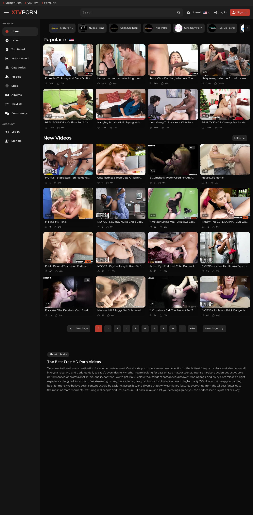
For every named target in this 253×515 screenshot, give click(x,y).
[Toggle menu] (6, 12)
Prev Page (82, 328)
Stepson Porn (14, 2)
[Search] (179, 12)
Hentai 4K (50, 2)
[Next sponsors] (247, 28)
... (182, 328)
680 (192, 328)
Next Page (211, 328)
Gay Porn (32, 2)
